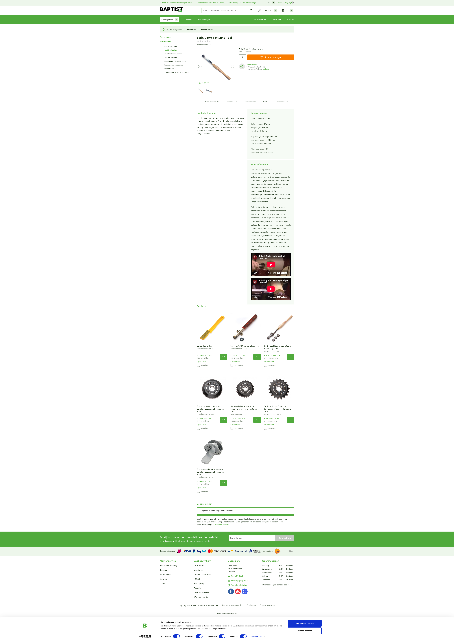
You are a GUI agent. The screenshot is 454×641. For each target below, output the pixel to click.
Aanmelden (285, 538)
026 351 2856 (237, 576)
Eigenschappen (231, 102)
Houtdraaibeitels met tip (173, 54)
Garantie (163, 579)
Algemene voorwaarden (232, 605)
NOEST (197, 579)
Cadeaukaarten (259, 19)
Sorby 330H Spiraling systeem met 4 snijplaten (277, 347)
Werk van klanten (201, 597)
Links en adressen (201, 592)
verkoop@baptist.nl (240, 580)
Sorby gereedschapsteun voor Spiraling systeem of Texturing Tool (210, 472)
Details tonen (256, 636)
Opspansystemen (170, 57)
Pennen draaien (169, 68)
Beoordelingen (282, 102)
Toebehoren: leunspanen (173, 65)
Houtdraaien (191, 29)
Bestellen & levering (168, 565)
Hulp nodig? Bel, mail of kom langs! (243, 2)
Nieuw (189, 19)
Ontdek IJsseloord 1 (202, 574)
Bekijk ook (266, 102)
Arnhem (266, 69)
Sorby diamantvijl (204, 346)
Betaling (163, 570)
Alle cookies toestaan (305, 623)
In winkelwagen (273, 57)
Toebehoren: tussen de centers (175, 61)
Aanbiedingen (204, 19)
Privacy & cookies (267, 605)
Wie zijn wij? (199, 583)
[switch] (199, 636)
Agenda (197, 588)
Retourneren (165, 574)
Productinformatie (212, 102)
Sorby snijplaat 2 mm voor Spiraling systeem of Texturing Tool (210, 409)
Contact (290, 19)
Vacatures (277, 19)
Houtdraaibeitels (207, 29)
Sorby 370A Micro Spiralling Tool (245, 346)
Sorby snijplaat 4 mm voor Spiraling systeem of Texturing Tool (244, 409)
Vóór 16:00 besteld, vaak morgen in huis (177, 2)
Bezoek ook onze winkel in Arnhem (211, 2)
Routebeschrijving (239, 585)
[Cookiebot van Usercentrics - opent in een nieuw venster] (145, 636)
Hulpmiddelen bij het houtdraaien (176, 72)
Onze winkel (199, 565)
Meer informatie (222, 524)
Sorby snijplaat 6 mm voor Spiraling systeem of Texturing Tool (277, 409)
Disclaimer (251, 605)
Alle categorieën (167, 19)
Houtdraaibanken (170, 46)
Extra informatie (250, 102)
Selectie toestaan (305, 631)
